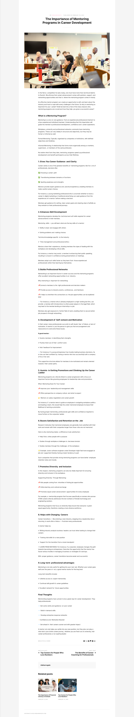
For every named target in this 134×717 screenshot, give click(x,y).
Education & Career (44, 641)
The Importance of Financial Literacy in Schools (47, 695)
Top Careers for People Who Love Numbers (52, 654)
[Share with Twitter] (86, 641)
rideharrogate (57, 15)
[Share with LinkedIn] (93, 641)
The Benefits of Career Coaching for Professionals (82, 654)
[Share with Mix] (90, 641)
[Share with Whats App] (95, 641)
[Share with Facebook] (84, 641)
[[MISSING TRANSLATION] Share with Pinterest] (88, 641)
